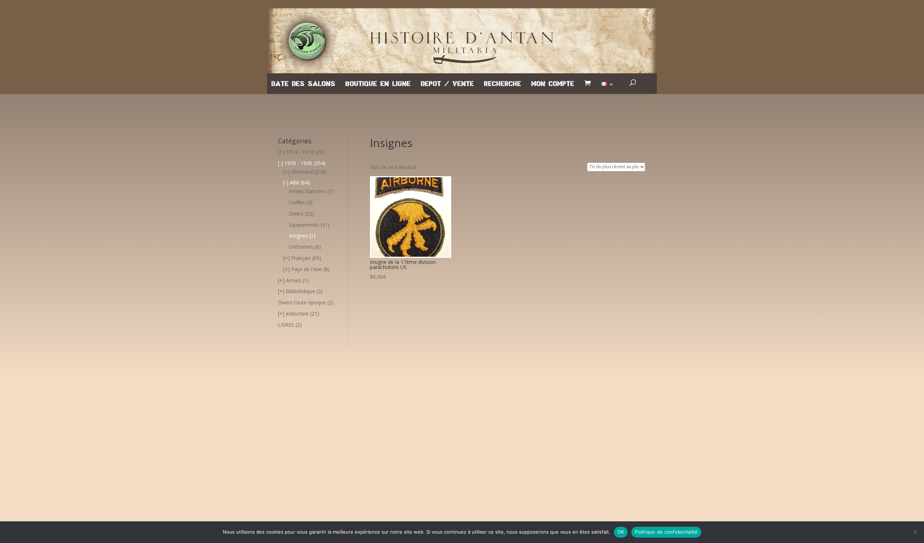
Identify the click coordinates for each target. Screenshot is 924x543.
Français (301, 258)
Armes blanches (307, 191)
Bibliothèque (300, 291)
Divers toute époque (302, 302)
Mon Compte (552, 84)
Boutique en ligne (378, 84)
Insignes (298, 235)
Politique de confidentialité (666, 532)
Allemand (302, 171)
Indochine (297, 313)
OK (621, 532)
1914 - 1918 (300, 151)
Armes (293, 280)
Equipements (304, 224)
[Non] (915, 532)
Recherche (502, 84)
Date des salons (303, 84)
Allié (294, 182)
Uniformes (301, 246)
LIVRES (286, 324)
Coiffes (297, 202)
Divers (296, 213)
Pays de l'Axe (306, 269)
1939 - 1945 (298, 163)
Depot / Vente (447, 84)
